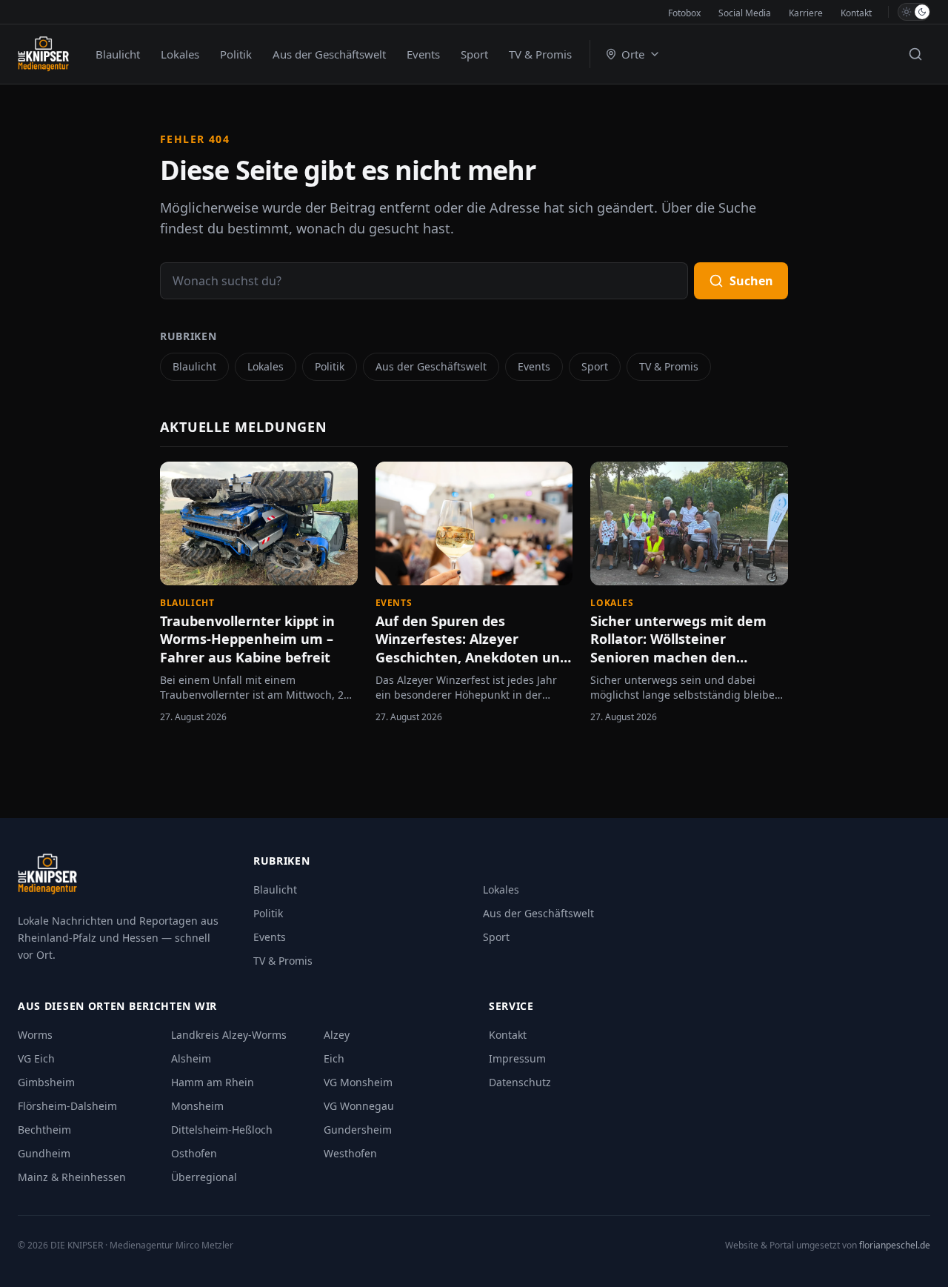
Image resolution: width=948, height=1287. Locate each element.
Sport (474, 54)
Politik (236, 54)
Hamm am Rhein (212, 1082)
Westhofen (350, 1153)
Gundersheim (358, 1130)
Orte (632, 54)
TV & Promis (540, 54)
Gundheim (44, 1153)
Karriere (806, 13)
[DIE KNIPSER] (43, 54)
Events (423, 54)
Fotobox (684, 13)
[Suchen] (915, 54)
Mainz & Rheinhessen (72, 1177)
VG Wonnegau (359, 1106)
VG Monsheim (358, 1082)
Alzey (337, 1035)
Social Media (744, 13)
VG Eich (36, 1058)
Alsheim (191, 1058)
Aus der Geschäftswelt (329, 54)
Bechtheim (44, 1130)
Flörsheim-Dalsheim (67, 1106)
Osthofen (194, 1153)
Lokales (180, 54)
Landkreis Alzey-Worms (229, 1035)
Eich (334, 1058)
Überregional (204, 1177)
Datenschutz (520, 1082)
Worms (35, 1035)
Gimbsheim (46, 1082)
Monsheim (197, 1106)
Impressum (517, 1058)
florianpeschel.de (894, 1245)
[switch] (914, 12)
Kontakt (856, 13)
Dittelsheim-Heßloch (222, 1130)
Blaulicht (118, 54)
